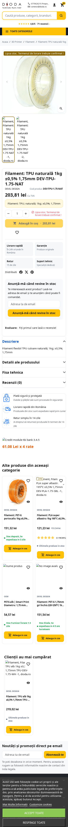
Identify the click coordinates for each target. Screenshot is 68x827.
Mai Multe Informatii (15, 804)
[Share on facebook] (21, 272)
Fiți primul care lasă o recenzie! (37, 327)
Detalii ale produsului (21, 362)
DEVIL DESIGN (12, 188)
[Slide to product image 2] (22, 140)
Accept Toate (34, 813)
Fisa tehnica (12, 372)
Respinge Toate (34, 823)
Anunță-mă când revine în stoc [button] (34, 313)
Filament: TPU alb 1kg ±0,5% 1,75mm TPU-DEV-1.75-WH (18, 698)
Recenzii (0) (12, 382)
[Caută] (61, 15)
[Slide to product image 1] (8, 140)
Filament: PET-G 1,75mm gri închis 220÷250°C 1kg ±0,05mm (50, 603)
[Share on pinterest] (32, 272)
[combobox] (29, 15)
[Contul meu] (54, 5)
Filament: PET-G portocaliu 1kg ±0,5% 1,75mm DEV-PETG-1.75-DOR (17, 517)
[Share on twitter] (26, 272)
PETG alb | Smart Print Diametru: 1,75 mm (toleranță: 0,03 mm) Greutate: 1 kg (16, 603)
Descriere (10, 341)
